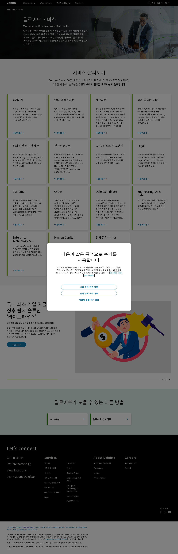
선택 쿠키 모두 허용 (89, 287)
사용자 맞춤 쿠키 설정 (89, 300)
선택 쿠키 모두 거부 (89, 293)
